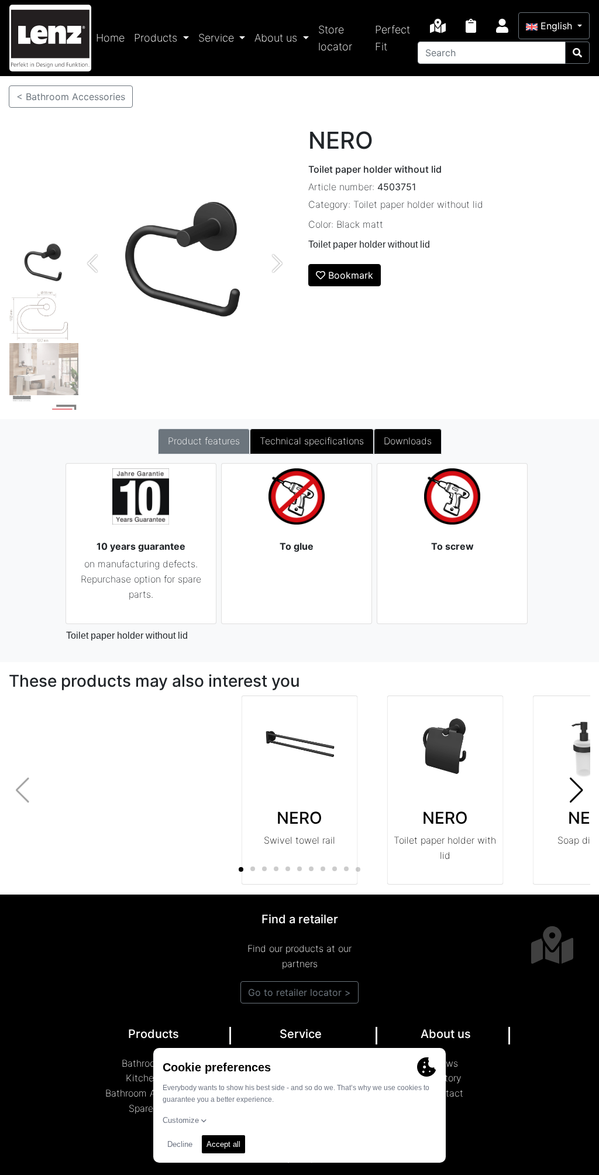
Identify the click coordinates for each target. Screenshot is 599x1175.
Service (217, 38)
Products (157, 38)
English (556, 26)
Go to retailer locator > (299, 992)
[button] (576, 790)
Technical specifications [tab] (312, 441)
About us (277, 38)
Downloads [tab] (408, 441)
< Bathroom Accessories (70, 96)
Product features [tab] (204, 441)
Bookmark (349, 275)
